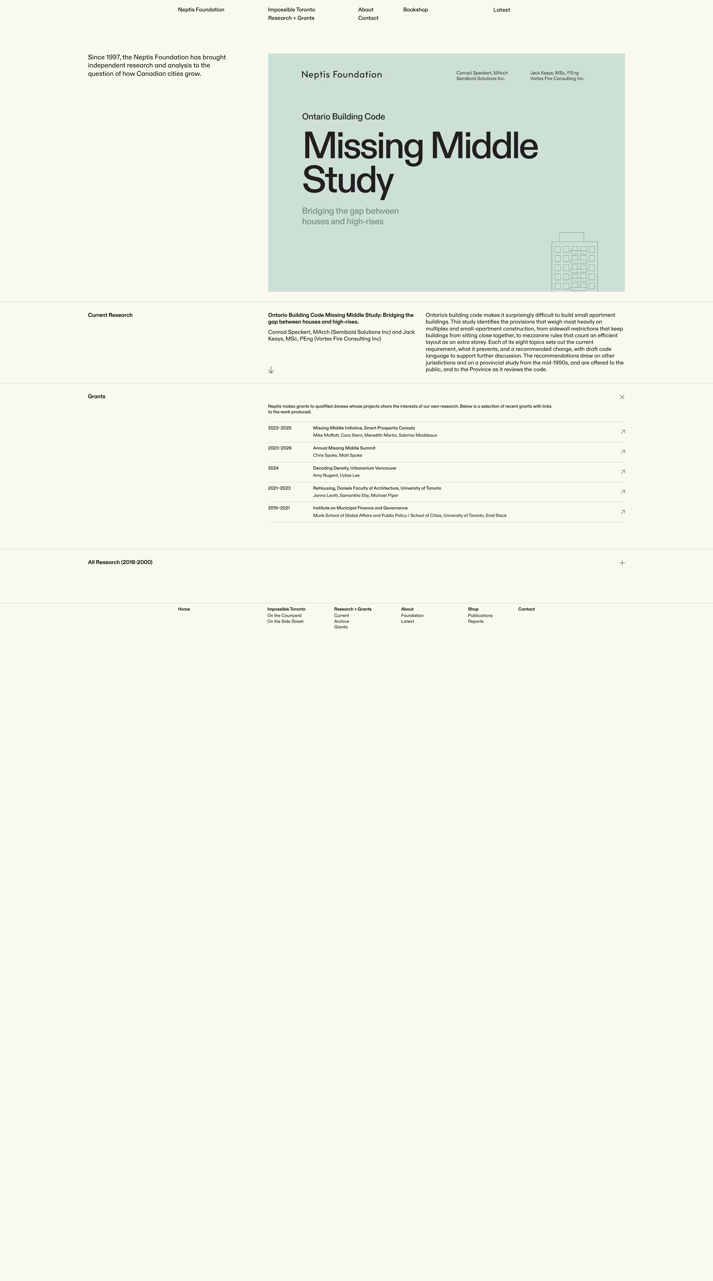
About (365, 9)
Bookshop (415, 9)
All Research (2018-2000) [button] (120, 562)
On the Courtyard (284, 616)
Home (184, 609)
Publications (480, 616)
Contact (368, 18)
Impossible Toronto (291, 9)
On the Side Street (285, 621)
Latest (501, 10)
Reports (476, 621)
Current (341, 616)
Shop (473, 609)
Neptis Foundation (201, 9)
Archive (341, 621)
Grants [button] (97, 396)
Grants (341, 627)
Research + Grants (291, 18)
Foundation (412, 616)
